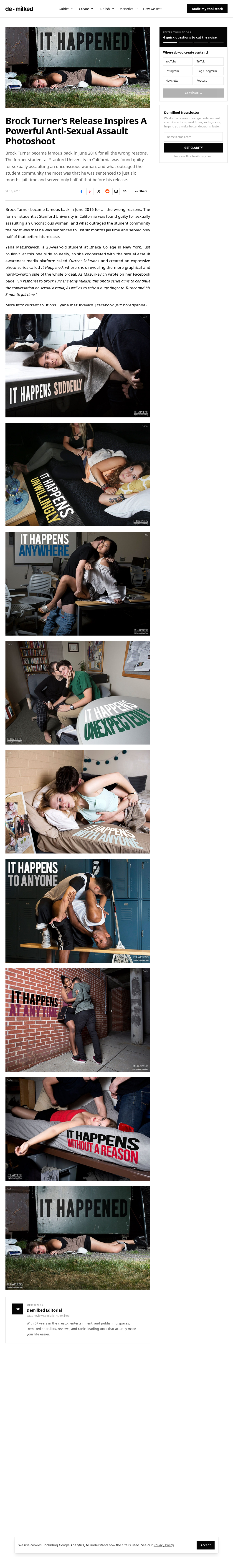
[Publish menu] (113, 8)
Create (84, 9)
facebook (105, 305)
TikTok (201, 61)
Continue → (193, 93)
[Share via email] (116, 191)
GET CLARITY (193, 148)
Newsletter (173, 81)
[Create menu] (92, 8)
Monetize (126, 9)
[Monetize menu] (136, 8)
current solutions (40, 305)
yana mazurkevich (76, 305)
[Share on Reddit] (107, 191)
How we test (152, 9)
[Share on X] (98, 191)
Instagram (172, 71)
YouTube (171, 61)
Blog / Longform (207, 71)
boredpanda (134, 305)
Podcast (202, 81)
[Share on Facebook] (81, 191)
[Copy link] (124, 191)
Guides (64, 9)
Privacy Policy (164, 1545)
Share (143, 191)
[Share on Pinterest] (90, 191)
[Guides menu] (72, 8)
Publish (104, 9)
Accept (205, 1545)
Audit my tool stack (207, 9)
